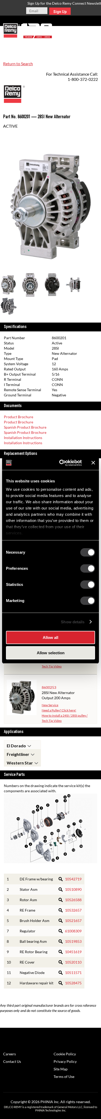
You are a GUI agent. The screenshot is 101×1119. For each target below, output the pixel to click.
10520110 (73, 962)
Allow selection (50, 653)
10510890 (73, 889)
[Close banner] (93, 462)
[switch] (87, 568)
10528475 (73, 983)
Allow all (50, 637)
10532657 (73, 910)
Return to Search (18, 63)
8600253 (49, 687)
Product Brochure (18, 417)
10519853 (73, 941)
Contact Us (12, 1061)
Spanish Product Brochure (25, 427)
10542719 (73, 879)
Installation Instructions (23, 437)
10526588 (73, 900)
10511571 (73, 972)
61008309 (73, 931)
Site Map (61, 1069)
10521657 (73, 920)
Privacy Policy (65, 1061)
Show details (72, 622)
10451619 (73, 952)
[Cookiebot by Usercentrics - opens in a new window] (61, 463)
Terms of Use (64, 1076)
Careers (9, 1054)
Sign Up (60, 12)
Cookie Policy (65, 1054)
